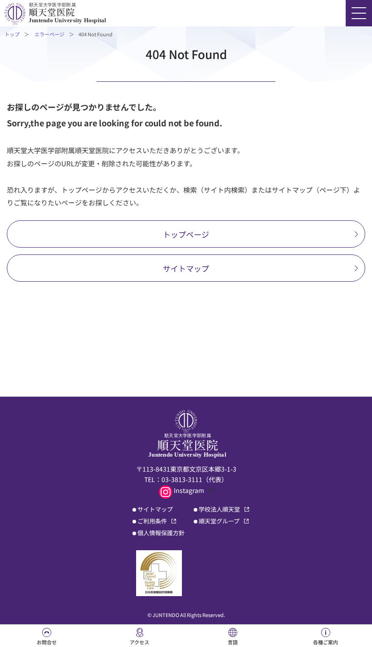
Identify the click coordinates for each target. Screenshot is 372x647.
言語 (233, 642)
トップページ (186, 234)
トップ (12, 34)
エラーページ (49, 34)
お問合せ (47, 642)
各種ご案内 (325, 642)
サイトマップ (186, 268)
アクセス (139, 642)
